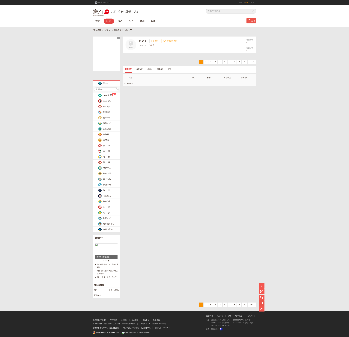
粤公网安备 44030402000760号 (107, 332)
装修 (153, 21)
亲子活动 (107, 179)
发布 (253, 21)
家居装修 (124, 320)
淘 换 (106, 212)
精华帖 (150, 69)
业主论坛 (107, 101)
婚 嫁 (106, 162)
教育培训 (107, 173)
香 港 (106, 151)
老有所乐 (107, 196)
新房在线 (135, 320)
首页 (97, 21)
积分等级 (220, 316)
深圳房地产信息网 (99, 320)
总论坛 (108, 30)
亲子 (131, 21)
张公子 (151, 45)
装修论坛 (107, 123)
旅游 (142, 21)
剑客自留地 (119, 30)
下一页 (251, 62)
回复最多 (160, 69)
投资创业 (107, 201)
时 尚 (106, 157)
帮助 (229, 316)
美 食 (106, 145)
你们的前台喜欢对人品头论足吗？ (107, 265)
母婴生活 (107, 168)
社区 (108, 21)
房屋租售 (107, 118)
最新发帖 (139, 69)
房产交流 (107, 106)
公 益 (106, 207)
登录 (246, 2)
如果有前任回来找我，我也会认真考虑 (107, 272)
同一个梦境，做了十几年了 (107, 277)
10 (244, 62)
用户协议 (238, 316)
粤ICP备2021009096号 (157, 324)
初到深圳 (107, 129)
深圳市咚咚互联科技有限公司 (103, 324)
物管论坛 (107, 218)
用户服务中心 (109, 224)
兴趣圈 (106, 134)
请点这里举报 (114, 328)
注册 (252, 2)
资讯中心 (145, 320)
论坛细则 (249, 316)
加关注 (155, 41)
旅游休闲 (107, 185)
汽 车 (106, 190)
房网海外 (107, 112)
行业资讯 (156, 320)
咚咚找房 (113, 320)
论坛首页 (97, 30)
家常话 (106, 140)
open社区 (107, 95)
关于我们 (209, 316)
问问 (170, 69)
